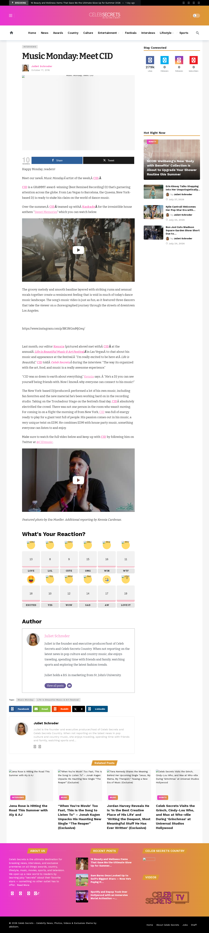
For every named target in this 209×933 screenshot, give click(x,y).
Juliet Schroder (41, 66)
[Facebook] (184, 3)
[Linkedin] (40, 746)
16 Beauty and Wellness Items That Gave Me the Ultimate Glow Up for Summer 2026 (76, 3)
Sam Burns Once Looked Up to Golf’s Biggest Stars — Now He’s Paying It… (111, 879)
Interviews (30, 47)
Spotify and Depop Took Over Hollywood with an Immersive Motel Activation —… (109, 895)
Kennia (89, 376)
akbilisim (13, 926)
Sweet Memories (46, 212)
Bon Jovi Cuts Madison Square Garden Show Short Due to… (183, 230)
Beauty (152, 142)
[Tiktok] (199, 3)
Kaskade (88, 207)
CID (95, 178)
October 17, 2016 (40, 70)
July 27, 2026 (176, 199)
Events (163, 797)
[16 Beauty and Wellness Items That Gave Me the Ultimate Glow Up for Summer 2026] (82, 864)
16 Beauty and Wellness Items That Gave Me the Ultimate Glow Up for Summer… (111, 862)
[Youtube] (189, 3)
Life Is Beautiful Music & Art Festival (58, 700)
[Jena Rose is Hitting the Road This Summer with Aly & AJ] (31, 785)
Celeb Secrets (25, 923)
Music (64, 797)
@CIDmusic (44, 442)
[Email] (69, 685)
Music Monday (25, 700)
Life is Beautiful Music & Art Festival (59, 352)
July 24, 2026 (177, 220)
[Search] (197, 32)
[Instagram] (194, 3)
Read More (23, 885)
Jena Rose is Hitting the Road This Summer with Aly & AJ (28, 810)
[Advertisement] (171, 102)
